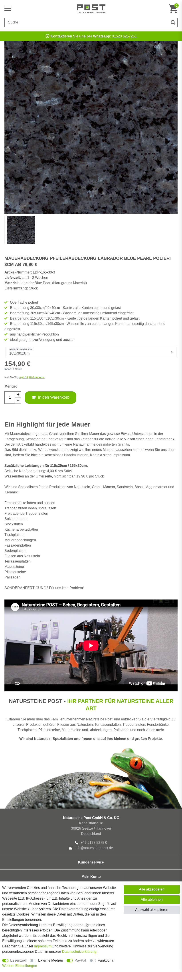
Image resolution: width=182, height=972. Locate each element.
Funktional (106, 960)
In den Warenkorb (53, 397)
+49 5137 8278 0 (94, 842)
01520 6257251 (93, 36)
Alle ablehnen (152, 899)
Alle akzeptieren (151, 889)
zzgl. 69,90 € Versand (32, 377)
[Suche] (172, 22)
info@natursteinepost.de (94, 848)
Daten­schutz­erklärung (79, 951)
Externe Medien (50, 960)
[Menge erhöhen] (18, 394)
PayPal (80, 960)
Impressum (42, 946)
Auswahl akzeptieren (151, 910)
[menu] (8, 8)
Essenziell (18, 960)
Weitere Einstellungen (19, 966)
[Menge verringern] (18, 401)
